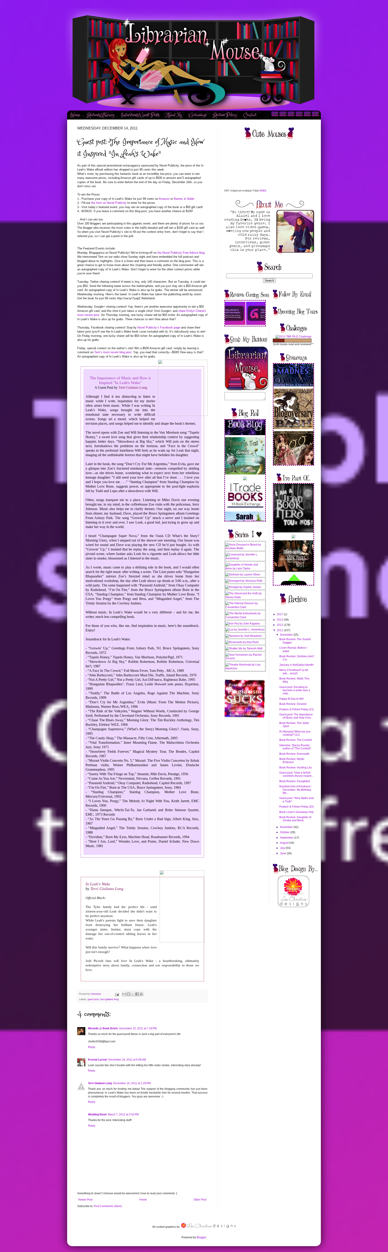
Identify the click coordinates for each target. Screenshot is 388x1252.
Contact (249, 115)
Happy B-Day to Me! (291, 698)
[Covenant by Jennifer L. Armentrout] (245, 558)
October (285, 832)
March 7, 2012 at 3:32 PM (123, 1114)
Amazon (164, 198)
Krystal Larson (97, 1059)
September (287, 837)
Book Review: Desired (292, 704)
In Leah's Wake (98, 884)
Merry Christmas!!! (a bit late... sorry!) (293, 671)
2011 (280, 630)
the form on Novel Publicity (108, 202)
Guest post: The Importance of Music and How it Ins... (296, 716)
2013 (280, 619)
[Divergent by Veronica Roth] (243, 580)
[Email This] (124, 994)
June (283, 853)
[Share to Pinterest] (141, 994)
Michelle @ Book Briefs (103, 1028)
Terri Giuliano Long (132, 387)
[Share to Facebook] (137, 994)
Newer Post (85, 1199)
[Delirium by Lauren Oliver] (242, 574)
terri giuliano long (109, 999)
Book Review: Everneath (294, 753)
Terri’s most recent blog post (112, 352)
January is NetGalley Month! (296, 664)
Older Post (200, 1199)
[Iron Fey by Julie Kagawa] (242, 623)
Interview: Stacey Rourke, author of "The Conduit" (295, 747)
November (286, 827)
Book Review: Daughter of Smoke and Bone (295, 819)
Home (75, 115)
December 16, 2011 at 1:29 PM (132, 1083)
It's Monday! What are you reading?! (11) (295, 733)
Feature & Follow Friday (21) (296, 709)
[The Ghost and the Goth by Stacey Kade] (245, 597)
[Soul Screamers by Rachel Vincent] (245, 658)
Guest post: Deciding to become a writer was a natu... (294, 690)
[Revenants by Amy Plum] (242, 642)
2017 (280, 614)
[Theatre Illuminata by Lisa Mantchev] (245, 668)
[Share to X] (132, 994)
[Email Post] (117, 993)
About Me (174, 115)
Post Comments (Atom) (108, 1206)
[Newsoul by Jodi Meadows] (243, 635)
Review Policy (225, 115)
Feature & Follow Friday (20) (296, 806)
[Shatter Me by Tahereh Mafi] (243, 648)
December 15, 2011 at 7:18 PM (138, 1028)
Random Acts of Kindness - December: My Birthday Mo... (295, 790)
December (286, 634)
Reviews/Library (100, 115)
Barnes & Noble (184, 198)
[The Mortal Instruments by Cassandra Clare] (245, 617)
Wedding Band (97, 1114)
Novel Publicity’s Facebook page (158, 327)
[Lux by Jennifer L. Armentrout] (245, 629)
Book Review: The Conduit (295, 739)
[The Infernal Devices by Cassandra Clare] (245, 607)
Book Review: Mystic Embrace (291, 760)
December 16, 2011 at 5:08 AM (127, 1059)
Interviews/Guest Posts (140, 115)
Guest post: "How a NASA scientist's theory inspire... (296, 774)
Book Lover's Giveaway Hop (296, 812)
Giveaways (197, 115)
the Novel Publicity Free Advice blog (181, 252)
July (283, 848)
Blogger (201, 1237)
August (284, 842)
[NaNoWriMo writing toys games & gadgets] (293, 340)
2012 (280, 624)
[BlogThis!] (128, 994)
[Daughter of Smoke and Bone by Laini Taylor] (245, 568)
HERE (262, 190)
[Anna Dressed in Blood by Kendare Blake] (245, 548)
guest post (93, 999)
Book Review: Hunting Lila (295, 767)
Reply (91, 1047)
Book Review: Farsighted (294, 781)
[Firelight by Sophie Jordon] (243, 587)
